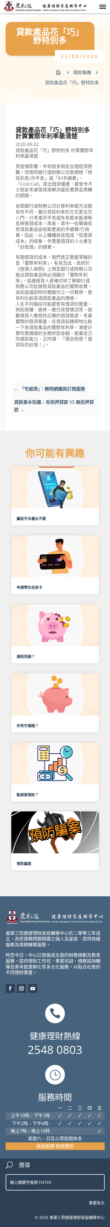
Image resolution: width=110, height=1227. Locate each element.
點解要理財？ (28, 794)
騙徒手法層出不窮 (31, 518)
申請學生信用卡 (29, 587)
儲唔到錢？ (26, 656)
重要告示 (97, 1202)
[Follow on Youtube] (32, 988)
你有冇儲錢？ (28, 725)
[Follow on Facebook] (10, 988)
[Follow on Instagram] (21, 988)
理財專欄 (82, 72)
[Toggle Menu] (102, 7)
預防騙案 (24, 863)
